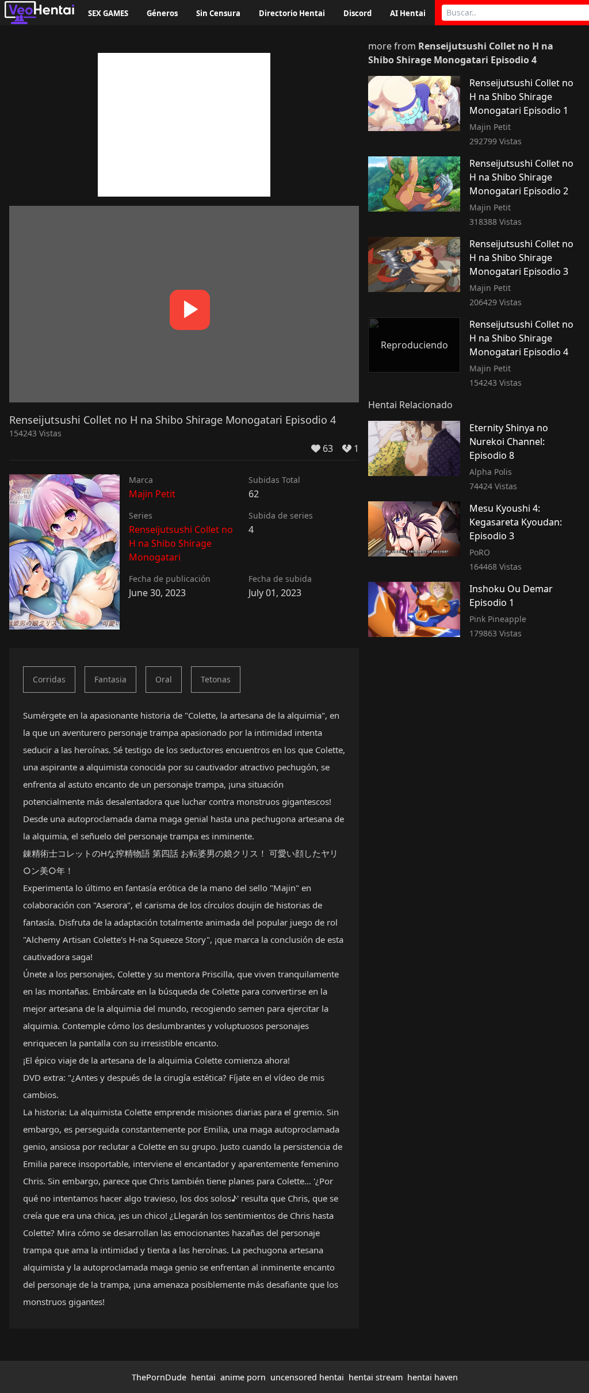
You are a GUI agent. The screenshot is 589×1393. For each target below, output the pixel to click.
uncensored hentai (307, 1377)
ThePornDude (159, 1377)
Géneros (162, 13)
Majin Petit (152, 494)
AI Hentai (408, 13)
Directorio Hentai (292, 13)
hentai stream (376, 1377)
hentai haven (432, 1377)
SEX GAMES (108, 13)
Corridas (49, 679)
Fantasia (110, 679)
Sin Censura (218, 13)
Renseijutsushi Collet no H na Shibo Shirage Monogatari (181, 543)
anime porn (243, 1377)
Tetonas (216, 679)
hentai (203, 1377)
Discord (357, 13)
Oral (163, 679)
